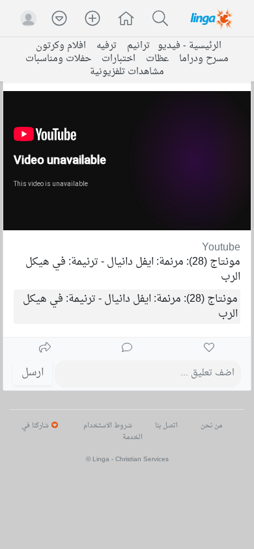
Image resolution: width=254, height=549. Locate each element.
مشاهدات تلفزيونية (127, 72)
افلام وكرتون (61, 46)
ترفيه (106, 46)
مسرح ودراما (204, 59)
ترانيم (138, 46)
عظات (157, 59)
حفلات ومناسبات (58, 59)
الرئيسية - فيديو (189, 46)
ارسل (32, 372)
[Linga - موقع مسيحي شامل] (212, 18)
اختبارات (118, 59)
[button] (126, 20)
